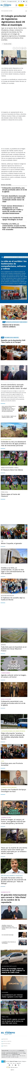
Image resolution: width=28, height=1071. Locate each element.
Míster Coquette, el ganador (11, 543)
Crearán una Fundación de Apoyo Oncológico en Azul (12, 219)
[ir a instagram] (19, 1065)
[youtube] (24, 1)
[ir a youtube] (16, 1065)
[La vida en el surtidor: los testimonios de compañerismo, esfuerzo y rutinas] (14, 292)
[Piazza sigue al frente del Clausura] (14, 482)
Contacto (5, 1045)
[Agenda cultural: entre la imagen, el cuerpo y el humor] (14, 663)
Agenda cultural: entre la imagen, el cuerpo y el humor (13, 676)
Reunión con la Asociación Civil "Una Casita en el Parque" (13, 341)
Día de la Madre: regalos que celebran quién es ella (9, 417)
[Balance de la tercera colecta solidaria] (14, 312)
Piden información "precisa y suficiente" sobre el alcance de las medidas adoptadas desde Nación (12, 736)
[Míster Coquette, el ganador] (14, 531)
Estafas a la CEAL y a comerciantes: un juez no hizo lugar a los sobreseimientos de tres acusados (14, 226)
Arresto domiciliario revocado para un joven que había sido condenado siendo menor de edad (14, 199)
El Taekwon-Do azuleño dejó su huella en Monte (13, 599)
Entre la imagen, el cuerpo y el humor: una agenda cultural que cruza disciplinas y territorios (13, 821)
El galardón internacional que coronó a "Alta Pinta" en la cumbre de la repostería (13, 898)
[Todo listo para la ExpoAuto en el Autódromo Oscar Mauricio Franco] (14, 635)
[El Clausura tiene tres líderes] (14, 458)
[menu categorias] (26, 5)
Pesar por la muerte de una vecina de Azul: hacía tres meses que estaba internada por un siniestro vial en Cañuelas (14, 850)
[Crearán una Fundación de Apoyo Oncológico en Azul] (14, 777)
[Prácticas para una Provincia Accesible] (14, 751)
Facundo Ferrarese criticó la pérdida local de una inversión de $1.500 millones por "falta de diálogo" (13, 880)
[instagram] (26, 1)
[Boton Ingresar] (16, 5)
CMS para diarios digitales (14, 1067)
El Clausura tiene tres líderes (12, 470)
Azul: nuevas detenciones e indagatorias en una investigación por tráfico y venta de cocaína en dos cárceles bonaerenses (13, 209)
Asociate (21, 5)
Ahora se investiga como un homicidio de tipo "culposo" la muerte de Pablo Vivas (13, 970)
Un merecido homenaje (7, 934)
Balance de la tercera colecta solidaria (11, 326)
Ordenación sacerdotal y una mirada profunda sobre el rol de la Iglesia (14, 190)
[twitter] (21, 1)
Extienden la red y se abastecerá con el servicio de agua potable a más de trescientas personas (13, 443)
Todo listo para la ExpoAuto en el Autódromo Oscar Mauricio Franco (13, 649)
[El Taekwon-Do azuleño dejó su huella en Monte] (14, 586)
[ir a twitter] (12, 1065)
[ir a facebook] (9, 1065)
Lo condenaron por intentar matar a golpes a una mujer (12, 996)
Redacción (5, 1039)
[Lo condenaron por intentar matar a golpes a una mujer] (14, 983)
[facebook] (19, 1)
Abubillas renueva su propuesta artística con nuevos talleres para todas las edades (9, 927)
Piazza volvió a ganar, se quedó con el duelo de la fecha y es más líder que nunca (13, 1021)
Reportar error (6, 1043)
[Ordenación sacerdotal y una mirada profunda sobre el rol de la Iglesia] (14, 689)
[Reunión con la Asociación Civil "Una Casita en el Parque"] (14, 352)
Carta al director (7, 1041)
